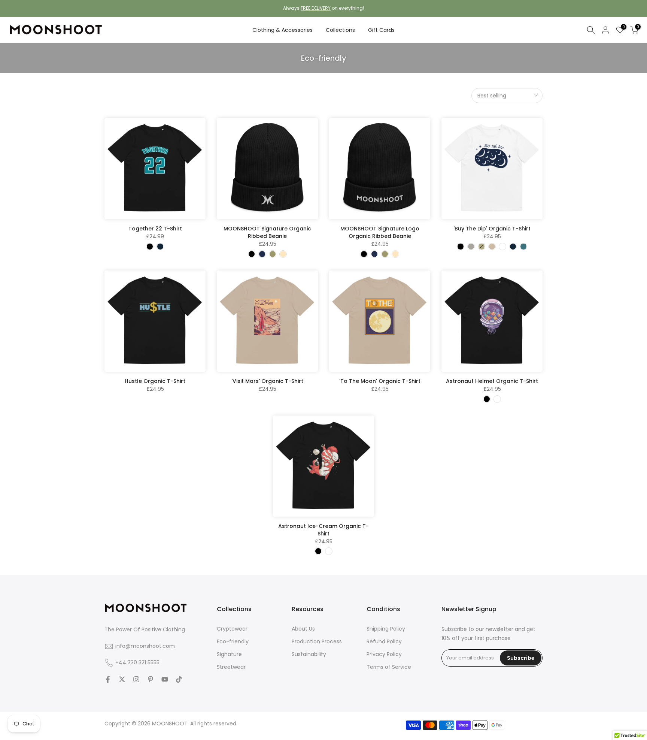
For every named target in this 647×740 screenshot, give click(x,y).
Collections (340, 30)
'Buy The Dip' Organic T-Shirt (492, 228)
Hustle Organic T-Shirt (155, 381)
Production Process (317, 641)
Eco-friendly (233, 641)
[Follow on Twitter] (122, 679)
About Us (303, 628)
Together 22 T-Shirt (155, 228)
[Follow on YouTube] (164, 679)
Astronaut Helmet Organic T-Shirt (492, 381)
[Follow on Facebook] (107, 679)
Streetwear (231, 667)
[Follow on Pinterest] (150, 679)
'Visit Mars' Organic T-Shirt (267, 381)
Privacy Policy (384, 654)
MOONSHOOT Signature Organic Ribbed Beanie (267, 232)
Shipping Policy (386, 628)
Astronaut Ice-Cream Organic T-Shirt (323, 529)
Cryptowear (232, 628)
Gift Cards (381, 30)
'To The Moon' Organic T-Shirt (379, 381)
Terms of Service (389, 667)
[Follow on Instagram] (136, 679)
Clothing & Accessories (282, 30)
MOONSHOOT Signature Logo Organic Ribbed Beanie (379, 232)
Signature (229, 654)
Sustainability (309, 654)
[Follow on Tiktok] (179, 679)
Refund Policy (384, 641)
